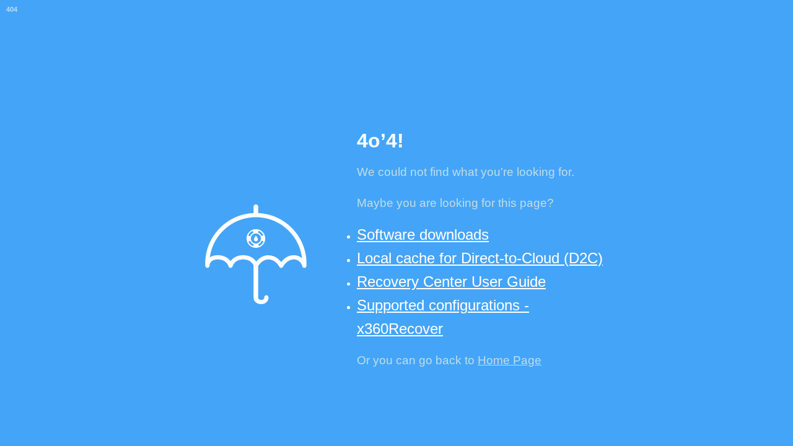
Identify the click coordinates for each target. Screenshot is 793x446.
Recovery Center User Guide (451, 281)
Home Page (509, 360)
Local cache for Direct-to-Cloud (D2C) (480, 258)
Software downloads (423, 234)
